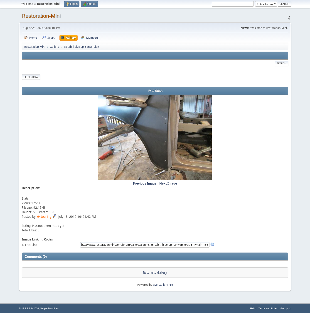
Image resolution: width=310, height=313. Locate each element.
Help (253, 308)
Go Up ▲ (285, 308)
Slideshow (31, 77)
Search (281, 63)
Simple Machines (49, 308)
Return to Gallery (155, 272)
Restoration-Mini (41, 16)
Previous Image (144, 183)
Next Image (168, 183)
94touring (44, 217)
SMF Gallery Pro (163, 285)
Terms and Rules (268, 308)
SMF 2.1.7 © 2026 (29, 308)
